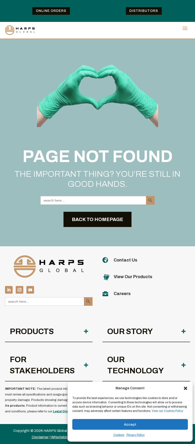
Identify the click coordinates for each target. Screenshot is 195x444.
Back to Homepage (97, 219)
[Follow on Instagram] (19, 290)
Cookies (118, 435)
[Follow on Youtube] (30, 290)
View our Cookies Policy (167, 411)
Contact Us (125, 260)
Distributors (143, 11)
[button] (185, 388)
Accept (130, 424)
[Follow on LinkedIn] (9, 290)
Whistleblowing (63, 437)
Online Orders (51, 11)
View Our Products (133, 276)
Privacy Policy (136, 435)
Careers (122, 293)
